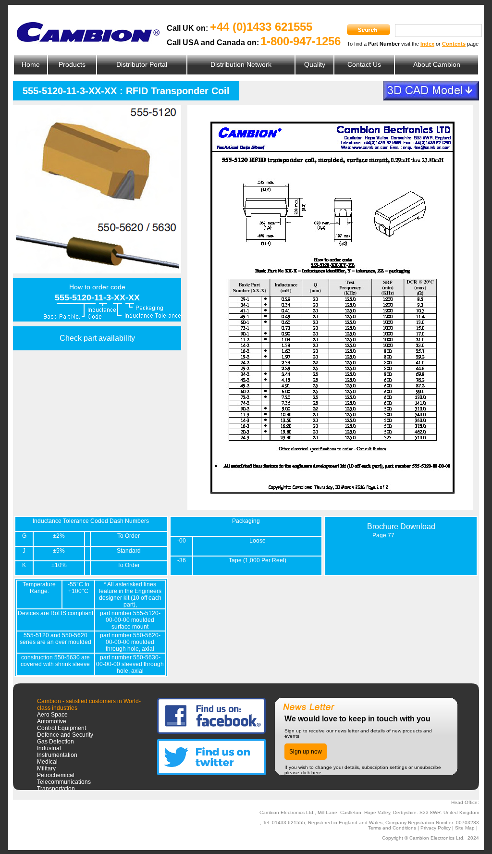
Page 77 (383, 535)
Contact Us (364, 64)
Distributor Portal (141, 64)
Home (31, 64)
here (316, 772)
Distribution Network (240, 64)
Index (427, 44)
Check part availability (97, 338)
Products (72, 64)
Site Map (465, 827)
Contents (454, 44)
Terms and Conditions (392, 827)
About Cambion (436, 64)
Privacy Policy (435, 827)
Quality (314, 64)
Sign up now (305, 751)
